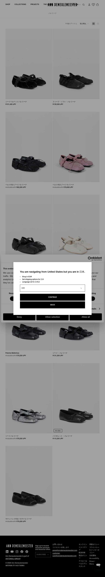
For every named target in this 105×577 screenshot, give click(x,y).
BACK (52, 305)
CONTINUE (52, 297)
